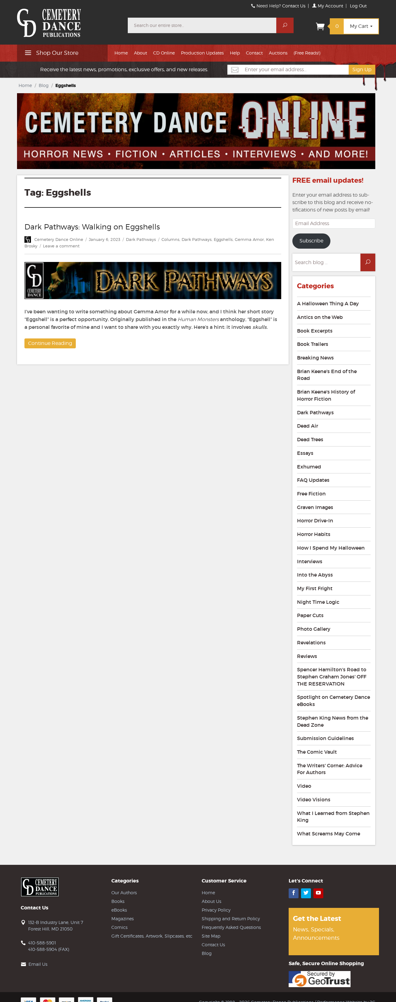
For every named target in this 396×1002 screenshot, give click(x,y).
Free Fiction (311, 493)
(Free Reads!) (307, 52)
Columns (170, 239)
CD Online (164, 52)
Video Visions (313, 799)
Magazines (122, 918)
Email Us (37, 964)
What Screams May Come (328, 833)
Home (121, 52)
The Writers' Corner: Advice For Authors (329, 769)
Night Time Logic (318, 602)
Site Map (211, 936)
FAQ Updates (313, 480)
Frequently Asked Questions (231, 927)
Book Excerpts (315, 331)
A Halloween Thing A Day (328, 303)
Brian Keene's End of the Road (327, 374)
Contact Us (293, 5)
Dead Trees (310, 439)
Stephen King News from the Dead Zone (332, 721)
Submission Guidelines (325, 738)
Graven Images (315, 507)
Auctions (278, 52)
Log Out (358, 5)
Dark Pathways (141, 239)
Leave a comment (61, 245)
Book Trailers (312, 344)
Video (304, 786)
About (140, 52)
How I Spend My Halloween (331, 548)
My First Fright (315, 588)
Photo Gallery (313, 629)
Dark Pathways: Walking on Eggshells (92, 226)
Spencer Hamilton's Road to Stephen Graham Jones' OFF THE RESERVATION (331, 676)
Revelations (311, 642)
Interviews (309, 561)
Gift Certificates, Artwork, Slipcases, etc (151, 936)
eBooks (119, 910)
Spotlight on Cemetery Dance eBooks (333, 700)
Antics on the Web (320, 317)
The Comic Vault (317, 752)
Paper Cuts (310, 615)
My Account (329, 5)
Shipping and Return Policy (231, 918)
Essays (305, 453)
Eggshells (223, 239)
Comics (119, 927)
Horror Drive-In (315, 520)
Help (235, 52)
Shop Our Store (57, 53)
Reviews (307, 656)
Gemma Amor (249, 239)
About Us (211, 901)
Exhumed (309, 467)
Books (117, 901)
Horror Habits (313, 534)
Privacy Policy (216, 910)
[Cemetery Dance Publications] (68, 19)
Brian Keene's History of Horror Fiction (326, 395)
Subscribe (311, 241)
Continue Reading (50, 343)
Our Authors (124, 892)
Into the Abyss (315, 575)
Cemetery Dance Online (58, 239)
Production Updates (202, 52)
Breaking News (315, 358)
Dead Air (307, 426)
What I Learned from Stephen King (333, 816)
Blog (44, 85)
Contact (254, 52)
